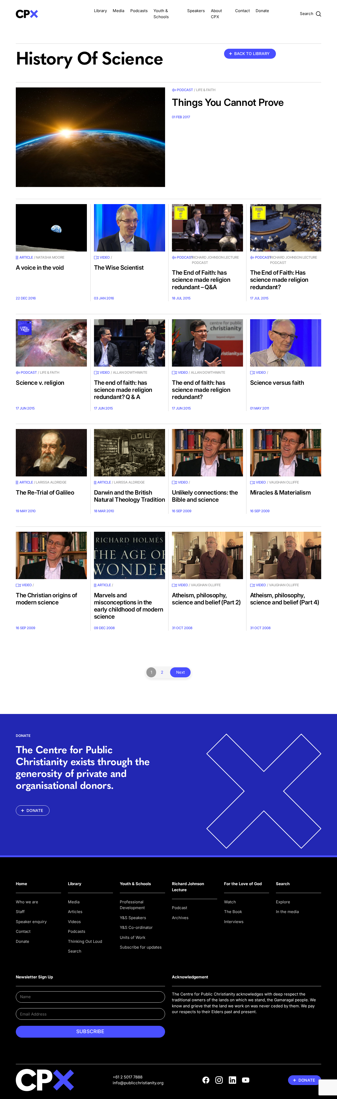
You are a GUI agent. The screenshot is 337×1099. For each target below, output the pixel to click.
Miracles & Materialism (280, 492)
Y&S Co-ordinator (136, 927)
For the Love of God (243, 883)
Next (180, 672)
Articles (75, 911)
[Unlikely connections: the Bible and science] (207, 452)
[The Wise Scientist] (129, 228)
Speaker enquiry (31, 921)
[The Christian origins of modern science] (51, 555)
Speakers (196, 10)
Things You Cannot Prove (228, 102)
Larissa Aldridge (51, 482)
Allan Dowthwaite (130, 372)
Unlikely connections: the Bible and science (205, 496)
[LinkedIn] (232, 1080)
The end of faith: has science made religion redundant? (201, 389)
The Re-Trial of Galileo (45, 492)
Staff (20, 911)
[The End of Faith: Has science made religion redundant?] (285, 228)
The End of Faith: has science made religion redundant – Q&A (201, 279)
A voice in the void (40, 267)
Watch (230, 901)
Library (100, 10)
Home (21, 883)
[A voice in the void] (51, 228)
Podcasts (139, 10)
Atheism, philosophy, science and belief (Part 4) (284, 599)
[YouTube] (245, 1080)
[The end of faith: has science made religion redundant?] (207, 343)
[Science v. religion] (51, 343)
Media (118, 10)
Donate (262, 10)
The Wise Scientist (119, 267)
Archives (180, 917)
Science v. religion (40, 382)
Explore (283, 901)
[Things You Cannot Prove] (90, 137)
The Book (233, 911)
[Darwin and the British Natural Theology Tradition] (129, 452)
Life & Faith (205, 90)
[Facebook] (206, 1080)
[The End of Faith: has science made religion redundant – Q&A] (207, 228)
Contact (242, 10)
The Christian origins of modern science (46, 599)
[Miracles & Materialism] (285, 452)
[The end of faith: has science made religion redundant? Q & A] (129, 343)
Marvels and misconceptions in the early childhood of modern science (128, 606)
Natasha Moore (50, 257)
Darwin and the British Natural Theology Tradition (129, 496)
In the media (287, 911)
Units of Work (132, 937)
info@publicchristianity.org (138, 1082)
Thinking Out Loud (85, 941)
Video (105, 257)
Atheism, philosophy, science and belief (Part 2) (206, 599)
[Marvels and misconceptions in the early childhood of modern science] (129, 555)
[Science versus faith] (285, 343)
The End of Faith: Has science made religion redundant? (279, 279)
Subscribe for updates (141, 947)
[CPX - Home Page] (51, 14)
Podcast (185, 90)
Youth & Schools (135, 883)
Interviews (234, 921)
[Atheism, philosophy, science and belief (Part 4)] (285, 555)
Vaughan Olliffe (284, 482)
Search (74, 951)
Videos (74, 921)
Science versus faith (277, 382)
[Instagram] (219, 1080)
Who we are (27, 901)
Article (26, 257)
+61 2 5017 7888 (127, 1077)
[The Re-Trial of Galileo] (51, 452)
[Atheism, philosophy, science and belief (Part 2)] (207, 555)
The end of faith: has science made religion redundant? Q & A (123, 389)
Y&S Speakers (133, 917)
